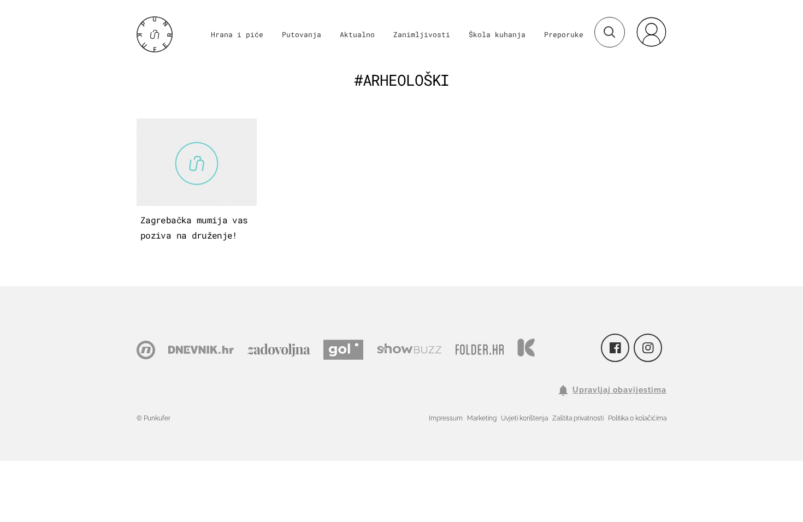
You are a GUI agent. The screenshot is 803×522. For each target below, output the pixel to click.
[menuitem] (651, 31)
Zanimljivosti (421, 34)
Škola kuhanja (497, 34)
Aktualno (357, 34)
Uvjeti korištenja (524, 418)
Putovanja (301, 34)
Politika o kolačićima (637, 418)
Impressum (446, 418)
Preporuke (563, 34)
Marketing (482, 418)
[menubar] (651, 31)
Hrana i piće (237, 34)
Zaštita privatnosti (578, 418)
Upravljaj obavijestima (619, 389)
